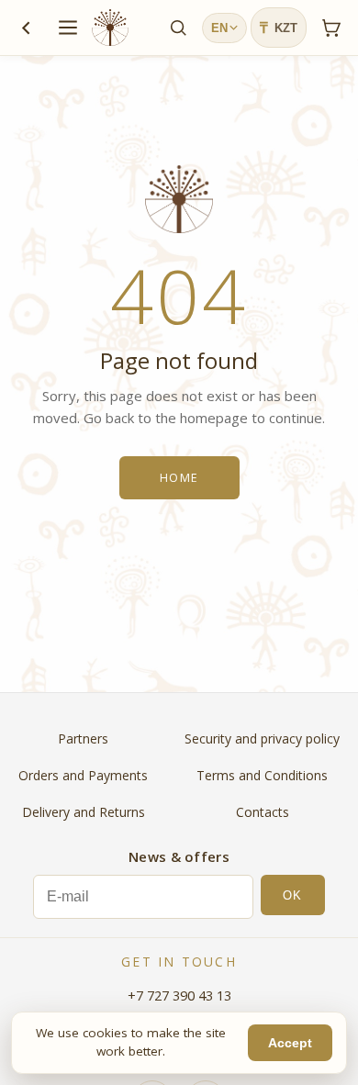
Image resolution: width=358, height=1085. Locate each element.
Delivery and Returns (83, 812)
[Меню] (68, 27)
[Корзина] (330, 27)
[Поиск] (178, 27)
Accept (290, 1043)
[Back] (25, 27)
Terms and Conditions (262, 775)
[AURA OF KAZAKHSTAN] (110, 27)
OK (292, 895)
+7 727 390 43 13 (179, 995)
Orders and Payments (83, 775)
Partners (83, 738)
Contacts (262, 812)
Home (179, 478)
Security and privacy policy (262, 738)
